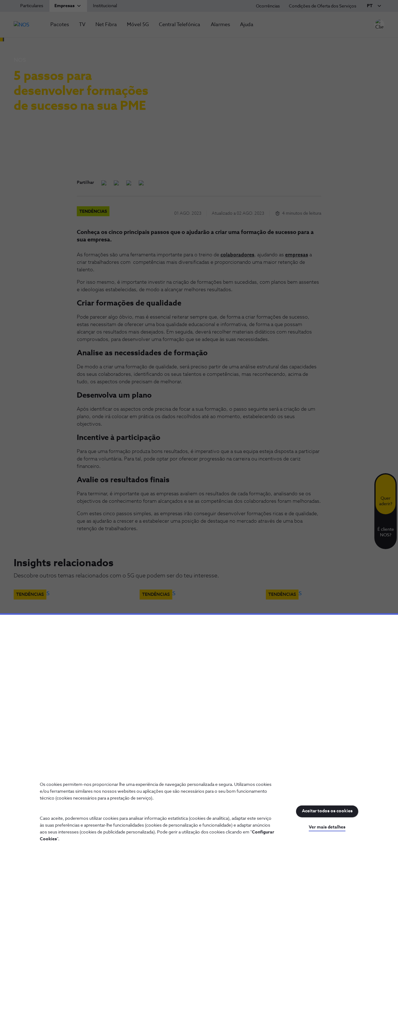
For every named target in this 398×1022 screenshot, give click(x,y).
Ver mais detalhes (327, 827)
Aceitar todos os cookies (327, 811)
